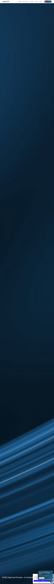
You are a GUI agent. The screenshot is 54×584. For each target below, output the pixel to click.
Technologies (31, 1)
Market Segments (25, 1)
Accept (43, 580)
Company (40, 1)
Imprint (48, 582)
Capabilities (20, 1)
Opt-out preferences (40, 582)
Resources (36, 1)
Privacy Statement (45, 582)
